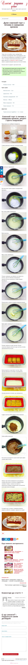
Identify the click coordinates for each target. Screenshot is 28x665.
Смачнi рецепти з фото (10, 658)
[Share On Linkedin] (8, 539)
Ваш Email (4, 631)
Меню (14, 14)
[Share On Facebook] (3, 539)
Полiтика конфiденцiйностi (20, 660)
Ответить (23, 607)
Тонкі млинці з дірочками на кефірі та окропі (15, 585)
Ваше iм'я (4, 625)
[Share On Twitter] (6, 539)
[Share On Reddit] (14, 539)
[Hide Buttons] (0, 184)
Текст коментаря (6, 636)
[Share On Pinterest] (11, 539)
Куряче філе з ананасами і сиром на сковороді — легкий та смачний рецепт (13, 580)
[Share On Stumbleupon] (17, 539)
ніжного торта (14, 60)
